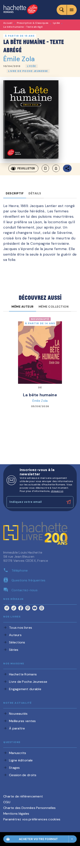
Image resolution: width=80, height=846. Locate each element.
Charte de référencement (23, 796)
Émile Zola (19, 59)
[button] (31, 66)
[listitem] (6, 608)
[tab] (14, 193)
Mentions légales (16, 813)
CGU (6, 802)
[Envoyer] (68, 502)
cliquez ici (57, 491)
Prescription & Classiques (33, 23)
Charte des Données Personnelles (29, 808)
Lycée (56, 23)
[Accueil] (20, 9)
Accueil (7, 23)
